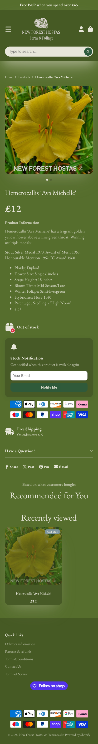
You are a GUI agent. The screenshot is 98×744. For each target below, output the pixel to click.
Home (9, 77)
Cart (90, 29)
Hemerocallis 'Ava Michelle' (33, 566)
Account (81, 29)
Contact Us (13, 666)
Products (24, 77)
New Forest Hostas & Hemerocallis (41, 735)
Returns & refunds (18, 651)
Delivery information (20, 643)
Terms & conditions (19, 658)
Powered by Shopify (77, 735)
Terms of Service (16, 673)
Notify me (49, 387)
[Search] (88, 51)
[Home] (41, 29)
